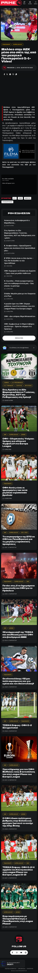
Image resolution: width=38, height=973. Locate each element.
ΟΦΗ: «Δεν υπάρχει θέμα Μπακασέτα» (20, 316)
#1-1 (14, 198)
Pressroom (10, 67)
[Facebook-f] (12, 952)
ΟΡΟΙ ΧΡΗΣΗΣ (21, 968)
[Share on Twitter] (7, 74)
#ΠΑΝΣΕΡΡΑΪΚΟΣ (7, 202)
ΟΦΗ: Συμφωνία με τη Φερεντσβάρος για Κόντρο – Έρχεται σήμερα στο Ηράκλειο (19, 326)
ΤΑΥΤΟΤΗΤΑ (30, 968)
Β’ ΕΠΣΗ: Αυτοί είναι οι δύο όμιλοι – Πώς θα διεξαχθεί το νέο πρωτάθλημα (18, 260)
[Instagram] (17, 952)
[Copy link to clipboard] (16, 74)
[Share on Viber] (13, 74)
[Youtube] (21, 952)
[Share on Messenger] (10, 74)
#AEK (20, 198)
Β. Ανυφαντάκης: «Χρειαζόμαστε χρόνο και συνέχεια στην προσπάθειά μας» (19, 248)
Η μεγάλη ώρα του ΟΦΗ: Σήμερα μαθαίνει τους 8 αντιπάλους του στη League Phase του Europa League (19, 306)
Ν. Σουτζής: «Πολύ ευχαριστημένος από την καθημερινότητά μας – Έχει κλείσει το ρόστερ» (19, 283)
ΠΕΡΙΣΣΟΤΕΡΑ (19, 338)
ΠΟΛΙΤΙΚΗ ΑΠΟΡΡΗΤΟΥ (11, 968)
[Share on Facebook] (4, 74)
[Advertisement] (19, 90)
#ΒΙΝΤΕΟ (27, 198)
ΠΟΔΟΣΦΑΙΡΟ (6, 44)
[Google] (25, 952)
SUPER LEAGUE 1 (17, 44)
